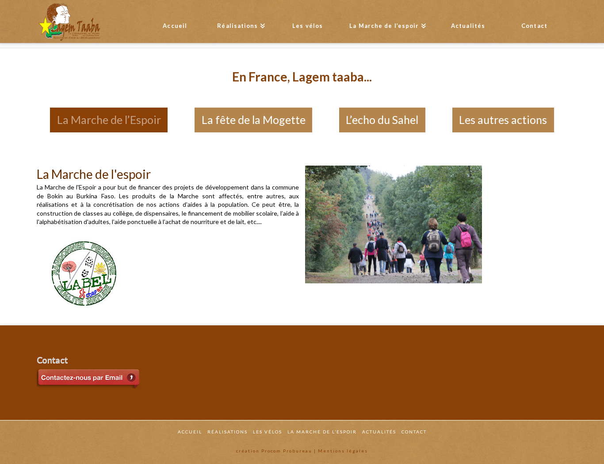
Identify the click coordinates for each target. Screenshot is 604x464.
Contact (414, 431)
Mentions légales (343, 450)
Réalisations (227, 431)
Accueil (190, 431)
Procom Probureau (286, 450)
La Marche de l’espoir (322, 431)
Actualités (379, 431)
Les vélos (267, 431)
